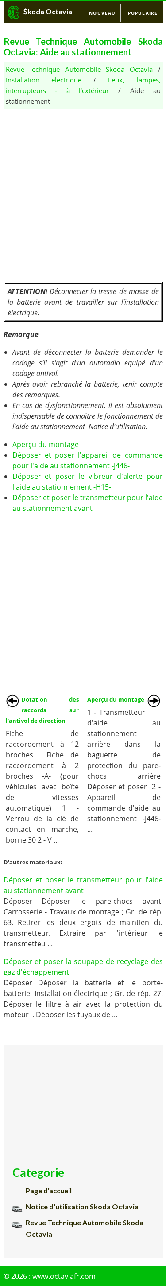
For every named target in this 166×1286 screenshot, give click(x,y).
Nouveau (102, 13)
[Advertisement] (83, 192)
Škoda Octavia (47, 11)
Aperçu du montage (45, 444)
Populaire (143, 13)
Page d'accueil (49, 1190)
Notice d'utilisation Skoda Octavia (82, 1206)
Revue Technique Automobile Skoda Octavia (79, 69)
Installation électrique (43, 79)
